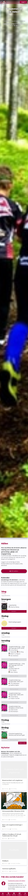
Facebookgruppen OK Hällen (16, 880)
